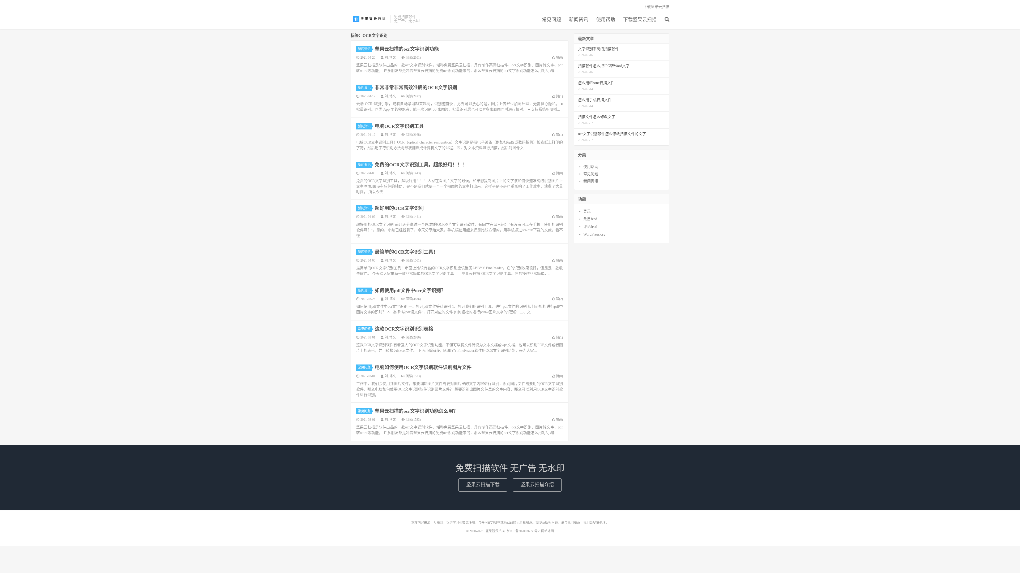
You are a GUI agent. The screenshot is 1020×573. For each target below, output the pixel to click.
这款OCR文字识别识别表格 (404, 329)
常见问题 (551, 19)
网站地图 (547, 531)
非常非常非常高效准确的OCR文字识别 (416, 87)
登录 (587, 211)
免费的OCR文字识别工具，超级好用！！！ (421, 164)
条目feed (590, 219)
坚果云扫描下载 (483, 484)
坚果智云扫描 (369, 19)
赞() (559, 57)
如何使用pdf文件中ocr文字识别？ (410, 290)
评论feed (590, 227)
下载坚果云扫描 (640, 19)
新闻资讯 (578, 19)
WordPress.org (594, 234)
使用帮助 (605, 19)
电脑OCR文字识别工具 (399, 126)
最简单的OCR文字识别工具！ (406, 252)
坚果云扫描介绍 (537, 484)
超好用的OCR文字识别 (399, 208)
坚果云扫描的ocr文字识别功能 (407, 49)
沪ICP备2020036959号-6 (523, 531)
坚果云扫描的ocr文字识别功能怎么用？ (416, 411)
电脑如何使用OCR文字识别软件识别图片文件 (423, 367)
